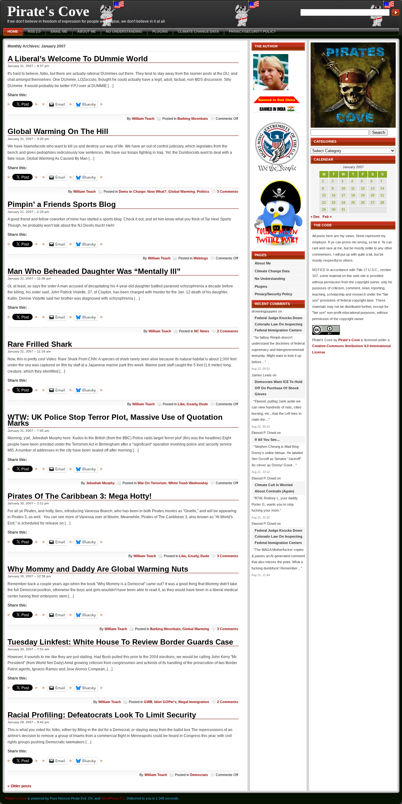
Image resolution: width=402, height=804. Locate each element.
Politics (203, 191)
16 (333, 195)
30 (333, 209)
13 (372, 188)
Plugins (160, 31)
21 (382, 195)
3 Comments (227, 191)
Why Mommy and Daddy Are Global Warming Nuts (98, 569)
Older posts (19, 786)
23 (333, 202)
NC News (201, 331)
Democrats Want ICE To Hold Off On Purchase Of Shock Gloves (278, 388)
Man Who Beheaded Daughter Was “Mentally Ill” (94, 271)
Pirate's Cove (48, 11)
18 (353, 195)
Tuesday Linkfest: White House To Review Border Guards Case (120, 642)
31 (343, 209)
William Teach (143, 118)
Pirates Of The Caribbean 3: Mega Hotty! (80, 496)
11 (353, 188)
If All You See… (267, 439)
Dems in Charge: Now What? (142, 191)
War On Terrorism (152, 483)
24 (343, 202)
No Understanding (124, 31)
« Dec (315, 217)
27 (372, 202)
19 (363, 195)
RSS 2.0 (34, 31)
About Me (86, 31)
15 (324, 195)
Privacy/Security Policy (252, 31)
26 (363, 202)
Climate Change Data (198, 31)
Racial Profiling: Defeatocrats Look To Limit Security (102, 715)
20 (372, 195)
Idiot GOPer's (165, 702)
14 (382, 188)
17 (343, 195)
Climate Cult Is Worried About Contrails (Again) (274, 488)
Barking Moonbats (192, 118)
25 (353, 202)
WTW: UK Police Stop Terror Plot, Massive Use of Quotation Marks (115, 420)
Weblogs (200, 258)
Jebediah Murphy (100, 483)
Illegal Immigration (193, 702)
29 (324, 209)
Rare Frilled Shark (40, 344)
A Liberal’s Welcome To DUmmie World (78, 58)
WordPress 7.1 (113, 798)
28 (382, 202)
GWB (148, 702)
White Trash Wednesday (188, 483)
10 (343, 188)
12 (363, 188)
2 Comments (227, 331)
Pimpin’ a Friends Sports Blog (62, 204)
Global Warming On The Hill (58, 131)
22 (324, 202)
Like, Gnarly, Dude (193, 404)
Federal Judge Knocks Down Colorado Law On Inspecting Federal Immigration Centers (278, 324)
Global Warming (181, 191)
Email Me (59, 31)
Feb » (327, 217)
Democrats (199, 775)
